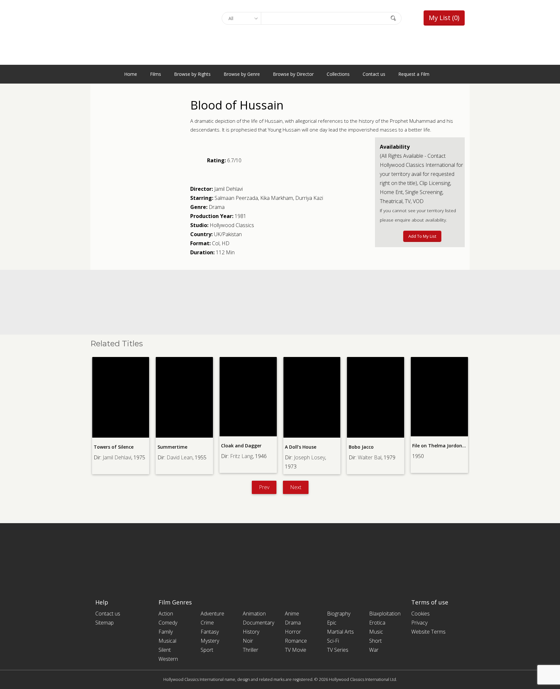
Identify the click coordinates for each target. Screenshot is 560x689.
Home (130, 74)
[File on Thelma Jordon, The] (439, 396)
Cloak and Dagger (241, 445)
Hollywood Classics (232, 225)
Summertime (172, 447)
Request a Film (413, 74)
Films (155, 74)
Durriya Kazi (309, 197)
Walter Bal (369, 457)
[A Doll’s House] (312, 397)
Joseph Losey (309, 457)
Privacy (419, 622)
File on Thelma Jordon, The (442, 445)
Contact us (374, 74)
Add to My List (422, 236)
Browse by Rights (192, 74)
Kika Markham (276, 197)
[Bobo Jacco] (375, 397)
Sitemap (104, 622)
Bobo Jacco (361, 447)
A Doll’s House (300, 447)
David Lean (179, 457)
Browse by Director (293, 74)
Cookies (420, 613)
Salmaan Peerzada (236, 197)
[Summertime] (184, 397)
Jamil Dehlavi (228, 188)
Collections (338, 74)
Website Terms (428, 631)
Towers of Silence (114, 447)
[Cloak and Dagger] (248, 396)
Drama (217, 207)
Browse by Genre (242, 74)
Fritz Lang (241, 456)
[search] (393, 18)
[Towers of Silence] (120, 397)
